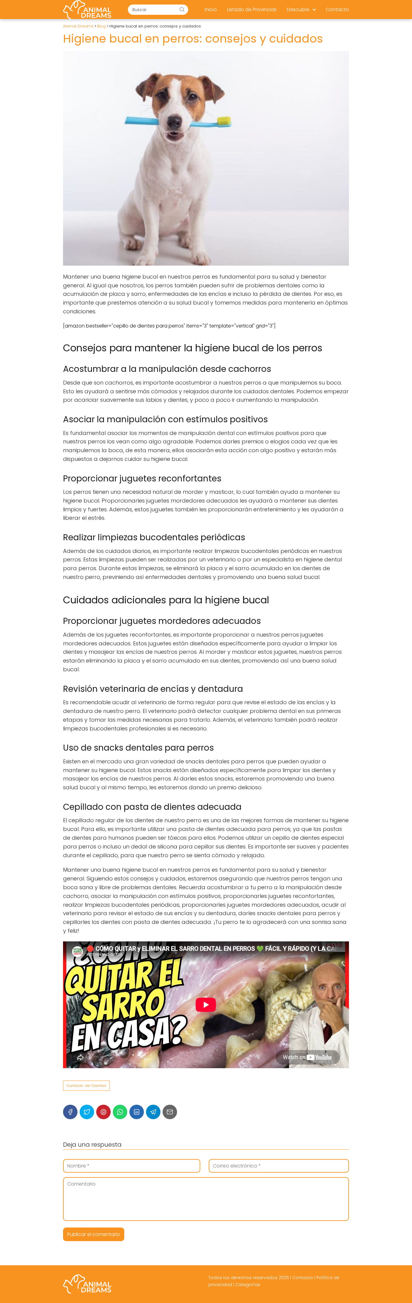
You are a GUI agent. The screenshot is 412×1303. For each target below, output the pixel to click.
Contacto (337, 9)
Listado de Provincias (252, 9)
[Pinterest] (103, 1112)
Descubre (298, 9)
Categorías (247, 1285)
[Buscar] (182, 9)
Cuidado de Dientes (86, 1085)
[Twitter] (87, 1112)
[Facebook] (70, 1112)
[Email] (170, 1112)
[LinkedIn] (136, 1112)
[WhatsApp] (120, 1112)
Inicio (211, 9)
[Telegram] (153, 1112)
